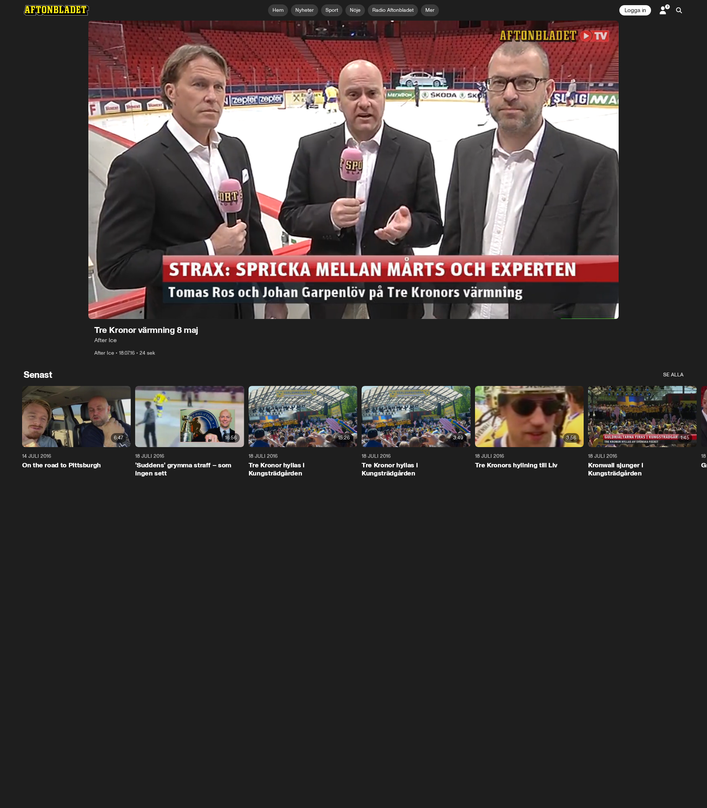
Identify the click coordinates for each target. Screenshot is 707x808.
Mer (430, 10)
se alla (673, 375)
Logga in (635, 10)
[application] (353, 170)
